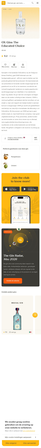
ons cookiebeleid (29, 431)
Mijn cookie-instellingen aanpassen (18, 437)
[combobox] (20, 3)
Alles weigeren (11, 443)
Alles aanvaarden (29, 443)
